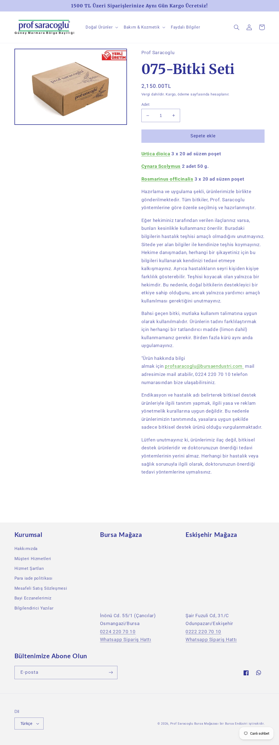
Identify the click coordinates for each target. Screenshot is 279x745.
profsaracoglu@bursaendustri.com (203, 366)
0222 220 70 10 (203, 631)
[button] (101, 27)
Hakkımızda (26, 548)
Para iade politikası (33, 578)
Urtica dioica (155, 153)
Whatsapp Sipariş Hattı (125, 639)
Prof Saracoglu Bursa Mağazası (194, 723)
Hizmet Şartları (29, 568)
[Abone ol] (110, 672)
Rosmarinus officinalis (167, 179)
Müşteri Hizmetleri (32, 558)
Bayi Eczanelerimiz (32, 598)
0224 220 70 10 (118, 631)
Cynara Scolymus (161, 166)
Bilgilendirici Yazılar (34, 608)
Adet (145, 104)
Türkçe (26, 723)
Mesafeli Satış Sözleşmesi (40, 588)
